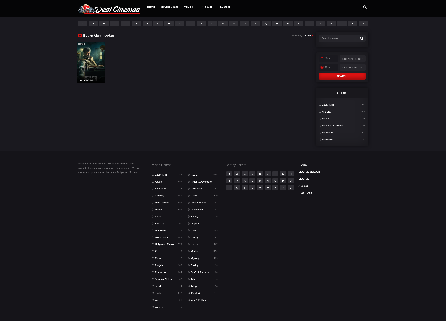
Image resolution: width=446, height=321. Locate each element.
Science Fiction (163, 279)
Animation (327, 139)
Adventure (327, 132)
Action (325, 118)
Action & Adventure (332, 125)
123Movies (328, 104)
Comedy (159, 195)
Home (151, 6)
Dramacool (197, 209)
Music (158, 258)
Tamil (158, 286)
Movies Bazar (169, 6)
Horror (194, 244)
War (157, 300)
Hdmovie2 (160, 230)
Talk (193, 279)
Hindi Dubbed (162, 237)
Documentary (198, 202)
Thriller (159, 293)
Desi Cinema (162, 202)
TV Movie (196, 293)
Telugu (194, 286)
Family (194, 216)
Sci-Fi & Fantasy (200, 272)
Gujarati (195, 223)
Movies (188, 6)
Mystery (195, 258)
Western (159, 307)
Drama (159, 209)
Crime (194, 195)
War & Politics (198, 300)
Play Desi (223, 6)
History (194, 237)
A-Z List (207, 6)
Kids (157, 251)
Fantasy (159, 223)
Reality (194, 265)
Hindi (193, 230)
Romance (160, 272)
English (159, 216)
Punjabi (159, 265)
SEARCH (342, 76)
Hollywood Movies (165, 244)
